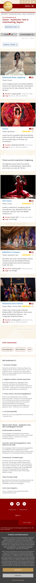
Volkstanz (31, 349)
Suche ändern (26, 34)
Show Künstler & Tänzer (15, 14)
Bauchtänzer (20, 349)
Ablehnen (18, 575)
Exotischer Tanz (31, 14)
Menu (28, 6)
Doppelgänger (7, 349)
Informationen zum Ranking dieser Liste (25, 329)
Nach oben (27, 522)
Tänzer (24, 14)
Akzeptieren (18, 570)
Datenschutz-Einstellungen (18, 580)
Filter (7, 34)
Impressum (12, 509)
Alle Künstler (4, 14)
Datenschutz (23, 509)
